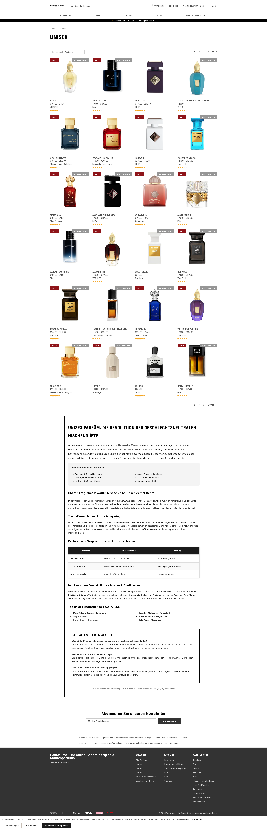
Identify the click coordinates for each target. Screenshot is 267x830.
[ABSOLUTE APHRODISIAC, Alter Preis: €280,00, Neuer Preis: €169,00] (112, 192)
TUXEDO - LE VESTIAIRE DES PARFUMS (109, 329)
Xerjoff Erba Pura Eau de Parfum (194, 101)
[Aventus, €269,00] (155, 363)
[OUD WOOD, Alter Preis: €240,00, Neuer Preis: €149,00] (197, 249)
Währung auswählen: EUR (194, 6)
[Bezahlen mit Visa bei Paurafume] (88, 813)
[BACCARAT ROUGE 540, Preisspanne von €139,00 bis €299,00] (112, 135)
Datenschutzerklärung (174, 764)
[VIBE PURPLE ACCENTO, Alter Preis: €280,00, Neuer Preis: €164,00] (197, 306)
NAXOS (53, 101)
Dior (194, 764)
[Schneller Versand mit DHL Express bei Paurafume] (110, 813)
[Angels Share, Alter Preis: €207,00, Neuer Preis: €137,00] (197, 192)
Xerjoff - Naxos (80, 616)
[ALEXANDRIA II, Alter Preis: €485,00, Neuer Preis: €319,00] (112, 249)
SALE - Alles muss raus (196, 15)
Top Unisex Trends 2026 (148, 477)
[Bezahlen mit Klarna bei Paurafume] (100, 813)
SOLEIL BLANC (141, 272)
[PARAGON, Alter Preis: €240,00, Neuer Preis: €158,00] (155, 135)
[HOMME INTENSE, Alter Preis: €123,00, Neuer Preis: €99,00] (197, 363)
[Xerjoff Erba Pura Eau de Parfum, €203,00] (197, 78)
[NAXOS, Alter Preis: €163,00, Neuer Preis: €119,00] (70, 78)
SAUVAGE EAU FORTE (59, 272)
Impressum (169, 760)
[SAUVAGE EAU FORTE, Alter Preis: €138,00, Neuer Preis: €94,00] (70, 249)
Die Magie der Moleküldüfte (88, 477)
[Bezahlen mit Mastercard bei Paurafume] (65, 813)
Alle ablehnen (32, 825)
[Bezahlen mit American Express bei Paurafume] (54, 813)
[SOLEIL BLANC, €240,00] (155, 249)
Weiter (211, 51)
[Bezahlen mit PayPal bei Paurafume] (77, 813)
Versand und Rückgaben (175, 768)
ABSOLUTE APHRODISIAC (103, 215)
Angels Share (184, 215)
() (215, 6)
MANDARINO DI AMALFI (187, 158)
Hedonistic (140, 329)
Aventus (139, 386)
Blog (166, 777)
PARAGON (139, 158)
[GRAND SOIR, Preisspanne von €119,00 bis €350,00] (70, 363)
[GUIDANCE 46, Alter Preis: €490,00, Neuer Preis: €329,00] (155, 192)
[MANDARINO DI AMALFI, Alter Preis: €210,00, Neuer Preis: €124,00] (197, 135)
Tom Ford (197, 760)
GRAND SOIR (55, 386)
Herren (99, 15)
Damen (129, 15)
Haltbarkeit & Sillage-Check (87, 481)
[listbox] (74, 52)
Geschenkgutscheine (145, 781)
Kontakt (167, 772)
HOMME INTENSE (185, 386)
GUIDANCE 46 (141, 215)
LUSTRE (96, 386)
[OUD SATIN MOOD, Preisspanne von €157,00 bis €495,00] (70, 135)
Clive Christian (199, 793)
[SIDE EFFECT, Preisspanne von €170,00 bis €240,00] (155, 78)
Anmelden (158, 6)
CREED (196, 768)
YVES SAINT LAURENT (203, 797)
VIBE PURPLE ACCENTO (187, 329)
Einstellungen (12, 825)
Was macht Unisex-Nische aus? (89, 474)
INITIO (195, 777)
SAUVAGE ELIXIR (99, 101)
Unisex (159, 15)
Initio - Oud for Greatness (85, 620)
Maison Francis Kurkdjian (203, 781)
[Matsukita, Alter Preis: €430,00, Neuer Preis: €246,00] (70, 192)
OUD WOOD (182, 272)
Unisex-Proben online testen (150, 474)
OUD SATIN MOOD (58, 158)
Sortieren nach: (58, 52)
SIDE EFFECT (141, 101)
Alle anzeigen (199, 802)
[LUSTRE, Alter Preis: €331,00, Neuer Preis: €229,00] (112, 363)
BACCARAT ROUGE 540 (102, 158)
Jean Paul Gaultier (201, 785)
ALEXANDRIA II (98, 272)
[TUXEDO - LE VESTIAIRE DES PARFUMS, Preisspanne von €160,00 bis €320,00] (112, 306)
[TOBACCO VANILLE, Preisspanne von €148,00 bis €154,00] (70, 306)
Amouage (197, 789)
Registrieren (173, 6)
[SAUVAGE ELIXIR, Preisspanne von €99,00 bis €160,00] (112, 78)
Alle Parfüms (66, 15)
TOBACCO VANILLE (58, 329)
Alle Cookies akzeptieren (56, 825)
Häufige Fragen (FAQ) (146, 481)
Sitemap (168, 781)
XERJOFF (197, 772)
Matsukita (55, 215)
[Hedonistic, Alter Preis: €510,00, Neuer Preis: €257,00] (155, 306)
